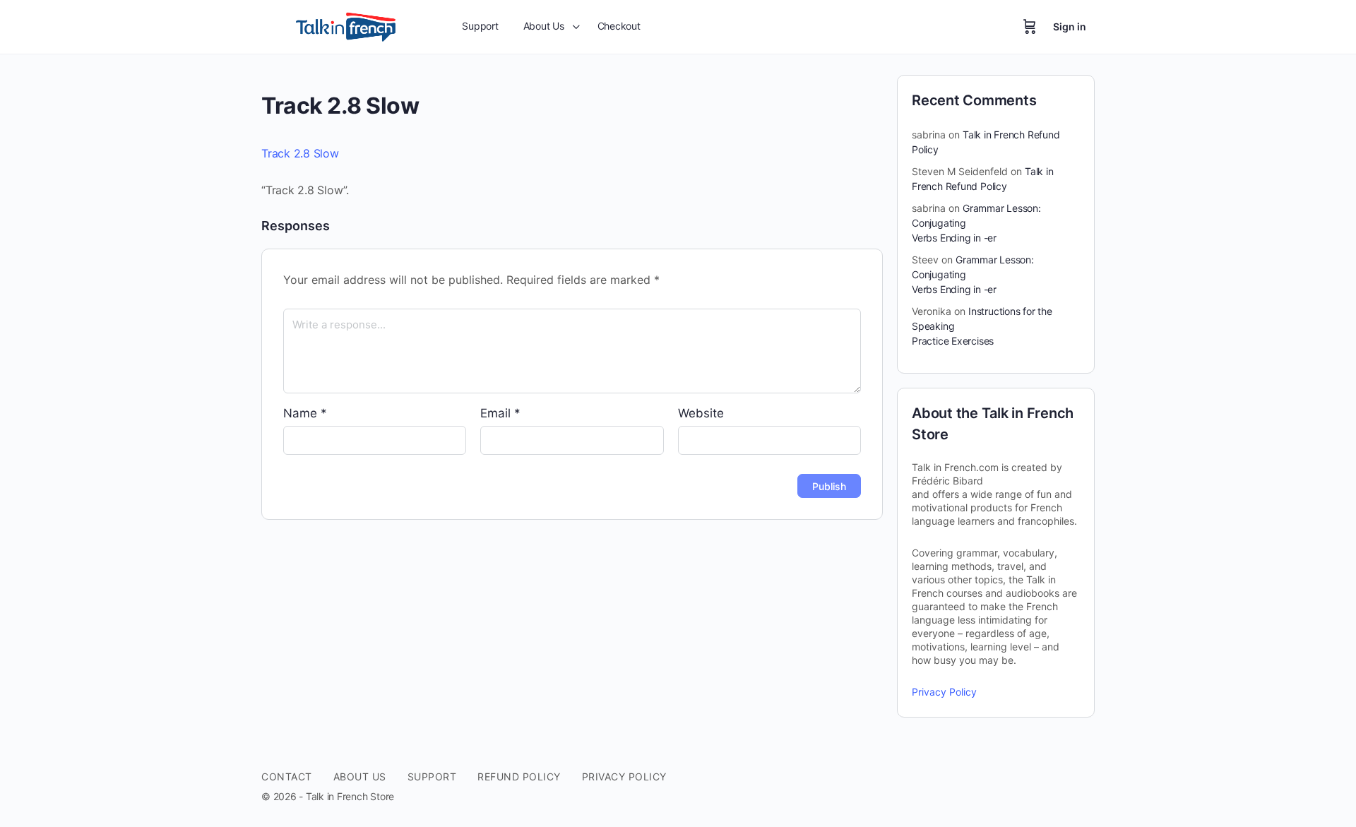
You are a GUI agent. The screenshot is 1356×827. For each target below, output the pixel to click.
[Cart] (1030, 27)
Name (305, 413)
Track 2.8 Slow (300, 153)
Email (500, 413)
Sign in (1069, 26)
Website (701, 413)
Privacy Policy (944, 692)
